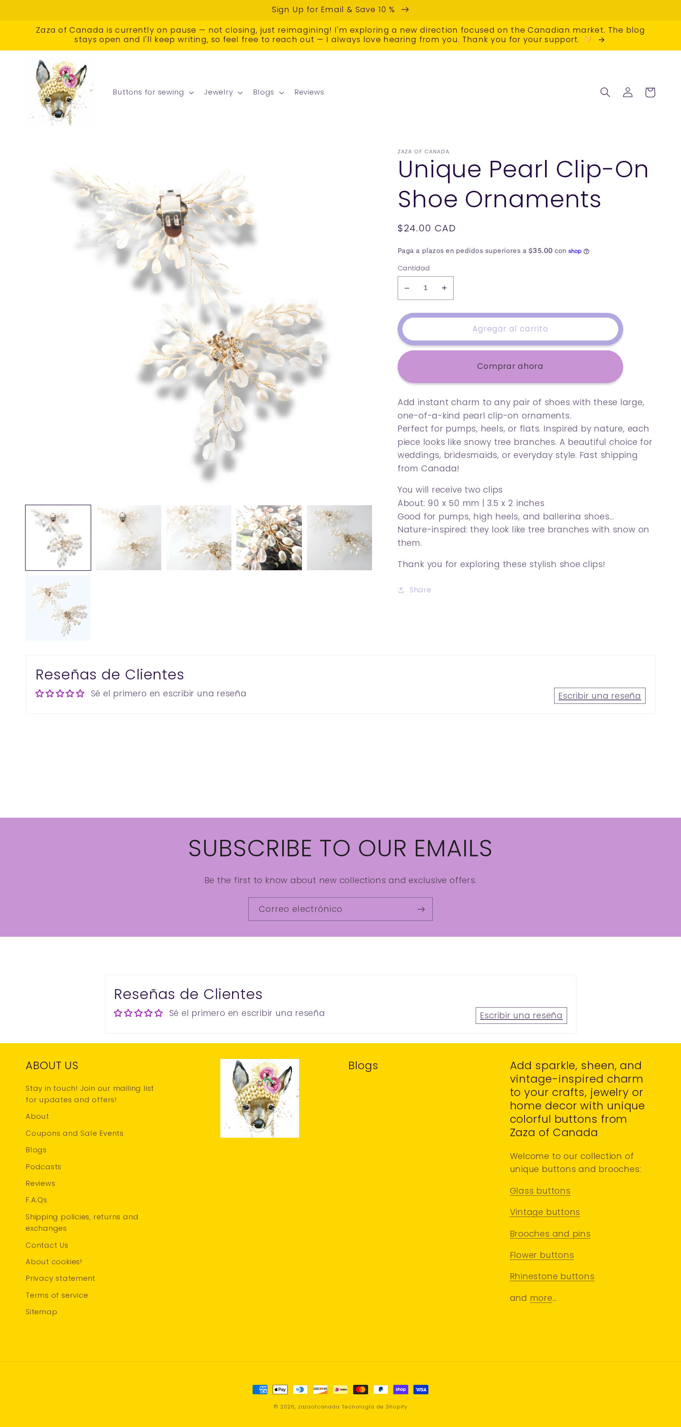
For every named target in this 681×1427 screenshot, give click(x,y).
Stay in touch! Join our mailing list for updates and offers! (90, 1094)
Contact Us (47, 1245)
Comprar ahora (510, 366)
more (541, 1298)
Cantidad (414, 268)
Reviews (40, 1183)
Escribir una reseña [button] (599, 695)
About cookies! (54, 1262)
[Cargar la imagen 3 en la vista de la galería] (198, 537)
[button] (152, 92)
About (37, 1116)
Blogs (36, 1150)
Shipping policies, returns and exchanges (82, 1222)
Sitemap (41, 1312)
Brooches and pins (550, 1233)
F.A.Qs (36, 1200)
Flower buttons (542, 1255)
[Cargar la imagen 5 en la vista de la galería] (339, 537)
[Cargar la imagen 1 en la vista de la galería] (58, 537)
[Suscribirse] (421, 909)
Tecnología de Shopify (374, 1406)
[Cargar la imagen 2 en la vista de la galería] (128, 537)
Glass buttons (540, 1190)
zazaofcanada (319, 1406)
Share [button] (420, 590)
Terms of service (57, 1295)
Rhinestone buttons (552, 1276)
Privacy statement (60, 1278)
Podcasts (43, 1167)
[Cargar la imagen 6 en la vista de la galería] (58, 607)
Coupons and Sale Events (75, 1133)
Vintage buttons (545, 1212)
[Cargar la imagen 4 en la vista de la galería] (268, 537)
